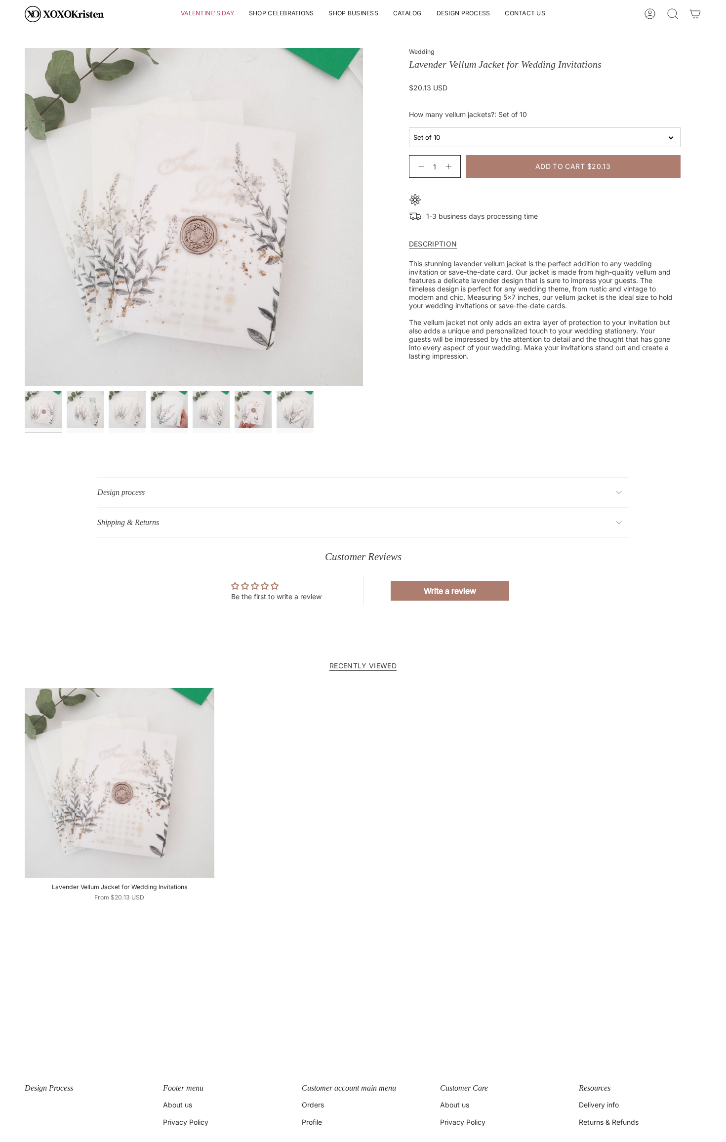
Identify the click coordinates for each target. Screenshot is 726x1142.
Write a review (450, 591)
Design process (121, 492)
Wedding (422, 51)
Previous (25, 217)
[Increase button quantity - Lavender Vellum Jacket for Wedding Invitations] (450, 166)
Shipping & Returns (128, 522)
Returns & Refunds (609, 1122)
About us (177, 1105)
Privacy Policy (185, 1122)
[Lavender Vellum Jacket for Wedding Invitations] (119, 783)
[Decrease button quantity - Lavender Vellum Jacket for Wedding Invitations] (419, 166)
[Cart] (695, 13)
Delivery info (599, 1105)
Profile (312, 1122)
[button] (207, 14)
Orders (313, 1105)
